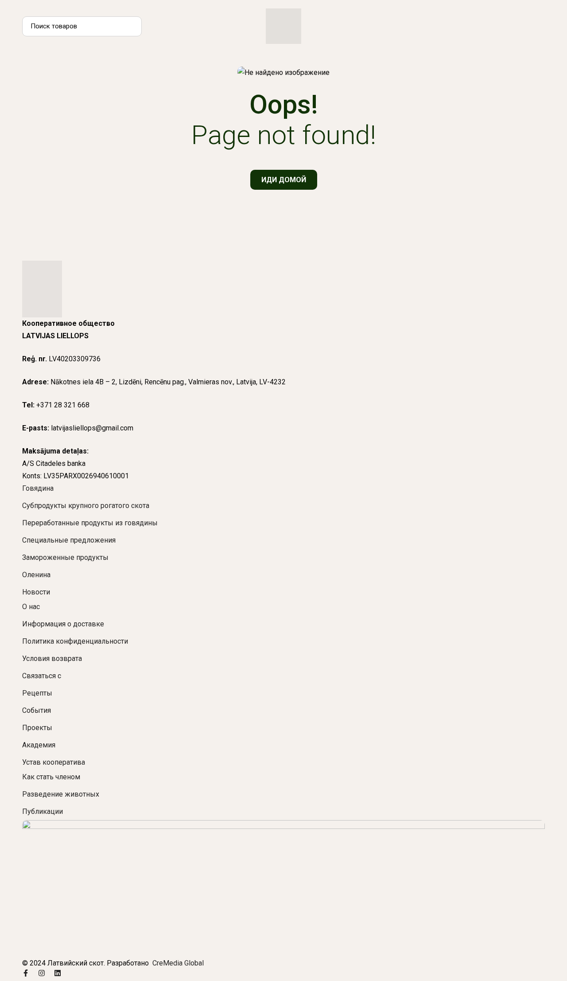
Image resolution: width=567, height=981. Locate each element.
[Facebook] (25, 973)
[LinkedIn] (57, 973)
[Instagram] (41, 973)
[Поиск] (132, 26)
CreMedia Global (177, 963)
